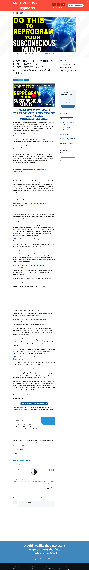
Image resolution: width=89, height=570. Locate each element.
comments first (51, 498)
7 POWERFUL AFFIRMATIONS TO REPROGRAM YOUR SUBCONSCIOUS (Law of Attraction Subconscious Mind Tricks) (33, 67)
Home (14, 568)
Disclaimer (31, 568)
